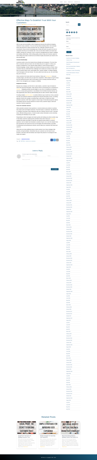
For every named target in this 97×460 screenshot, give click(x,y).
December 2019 (69, 258)
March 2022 (68, 198)
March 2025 (68, 118)
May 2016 (68, 353)
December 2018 (69, 284)
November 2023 (69, 153)
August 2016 (68, 346)
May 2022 (68, 193)
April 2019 (68, 275)
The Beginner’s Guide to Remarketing (73, 70)
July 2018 (68, 295)
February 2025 (69, 120)
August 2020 (68, 240)
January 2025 (68, 122)
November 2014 (69, 393)
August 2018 (68, 293)
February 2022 (69, 200)
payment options (29, 95)
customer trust (28, 141)
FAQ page (52, 118)
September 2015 (69, 371)
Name (67, 41)
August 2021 (68, 213)
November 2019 (69, 260)
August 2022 (68, 187)
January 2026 (68, 96)
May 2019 (68, 273)
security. (19, 89)
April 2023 (68, 169)
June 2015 (68, 378)
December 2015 (69, 364)
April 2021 (68, 222)
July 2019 (68, 269)
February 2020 (69, 253)
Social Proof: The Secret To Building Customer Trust (24, 436)
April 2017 (68, 329)
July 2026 (68, 82)
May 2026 (68, 87)
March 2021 (68, 224)
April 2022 (68, 196)
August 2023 (68, 160)
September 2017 (69, 318)
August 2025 (68, 107)
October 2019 (68, 262)
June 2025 (68, 111)
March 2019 (68, 278)
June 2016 (68, 351)
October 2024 (68, 129)
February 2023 (69, 173)
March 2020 (68, 251)
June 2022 (68, 191)
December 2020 (69, 231)
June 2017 (68, 324)
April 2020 (68, 249)
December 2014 (69, 391)
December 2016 (69, 338)
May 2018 (68, 300)
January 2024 (68, 149)
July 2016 (68, 349)
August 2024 (68, 133)
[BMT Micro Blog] (21, 2)
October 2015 (68, 369)
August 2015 (68, 373)
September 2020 (69, 238)
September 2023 (69, 158)
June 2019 (68, 271)
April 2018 (68, 302)
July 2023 (68, 162)
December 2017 (69, 311)
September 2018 (69, 291)
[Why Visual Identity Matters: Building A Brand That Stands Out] (70, 427)
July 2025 (68, 109)
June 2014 (68, 404)
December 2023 (69, 151)
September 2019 (69, 264)
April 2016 (68, 355)
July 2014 (68, 402)
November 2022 (69, 180)
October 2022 (68, 182)
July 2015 (68, 375)
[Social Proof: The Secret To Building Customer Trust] (26, 427)
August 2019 (68, 267)
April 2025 (68, 116)
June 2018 (68, 298)
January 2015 (68, 389)
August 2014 (68, 400)
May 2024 (68, 140)
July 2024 (68, 136)
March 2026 (68, 91)
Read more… (26, 446)
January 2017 (68, 335)
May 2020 (68, 247)
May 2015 (68, 380)
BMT (20, 141)
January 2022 (68, 202)
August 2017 (68, 320)
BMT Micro (23, 141)
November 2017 (69, 313)
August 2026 (68, 80)
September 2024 (69, 131)
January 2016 (68, 362)
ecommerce (33, 141)
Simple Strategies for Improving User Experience (47, 436)
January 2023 (68, 176)
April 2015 (68, 382)
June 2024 (68, 138)
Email (67, 46)
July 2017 (68, 322)
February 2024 (69, 147)
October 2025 (68, 102)
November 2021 (69, 207)
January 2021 (68, 229)
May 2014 (68, 406)
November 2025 (69, 100)
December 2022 (69, 178)
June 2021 (68, 218)
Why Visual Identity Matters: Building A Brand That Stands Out (70, 436)
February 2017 (69, 333)
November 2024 (69, 127)
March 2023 (68, 171)
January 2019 (68, 282)
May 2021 (68, 220)
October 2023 (68, 156)
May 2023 (68, 167)
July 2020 (68, 242)
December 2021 (69, 204)
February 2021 (69, 227)
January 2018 (68, 309)
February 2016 (69, 360)
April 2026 (68, 89)
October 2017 (68, 315)
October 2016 (68, 342)
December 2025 (69, 98)
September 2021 (69, 211)
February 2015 (69, 386)
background (48, 76)
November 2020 (69, 233)
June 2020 (68, 244)
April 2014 (68, 409)
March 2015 (68, 384)
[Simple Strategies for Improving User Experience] (48, 427)
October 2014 (68, 395)
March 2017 (68, 331)
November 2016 (69, 340)
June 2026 (68, 85)
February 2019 (69, 280)
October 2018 (68, 289)
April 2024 (68, 142)
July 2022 (68, 189)
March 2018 (68, 304)
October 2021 (68, 209)
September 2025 (69, 105)
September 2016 (69, 344)
